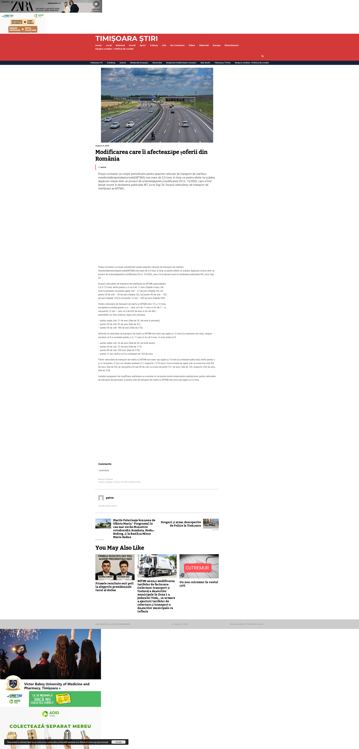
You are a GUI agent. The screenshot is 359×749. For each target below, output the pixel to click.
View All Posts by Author (107, 506)
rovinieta (124, 482)
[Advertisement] (157, 228)
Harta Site (157, 63)
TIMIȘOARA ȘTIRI (126, 38)
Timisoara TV (96, 63)
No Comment (177, 45)
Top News (109, 479)
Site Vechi (205, 63)
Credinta (111, 63)
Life (164, 45)
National (101, 479)
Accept (118, 742)
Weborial (204, 45)
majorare (109, 482)
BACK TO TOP (181, 624)
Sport (143, 45)
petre (103, 167)
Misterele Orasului (139, 63)
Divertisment (232, 45)
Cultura (154, 45)
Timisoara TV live (222, 63)
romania (116, 482)
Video (192, 45)
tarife (138, 482)
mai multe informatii (100, 742)
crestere (101, 482)
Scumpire (132, 482)
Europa (216, 45)
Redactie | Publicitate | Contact (181, 63)
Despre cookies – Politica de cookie (114, 49)
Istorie (123, 63)
